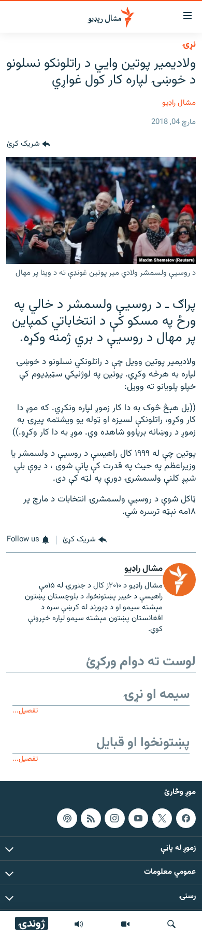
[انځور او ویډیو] (125, 924)
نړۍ (189, 44)
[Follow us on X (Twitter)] (162, 818)
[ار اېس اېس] (90, 818)
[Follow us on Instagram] (114, 818)
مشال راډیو (179, 103)
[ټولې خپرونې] (78, 924)
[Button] (28, 144)
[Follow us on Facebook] (186, 818)
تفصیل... (25, 711)
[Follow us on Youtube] (138, 818)
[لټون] (171, 924)
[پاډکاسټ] (67, 818)
